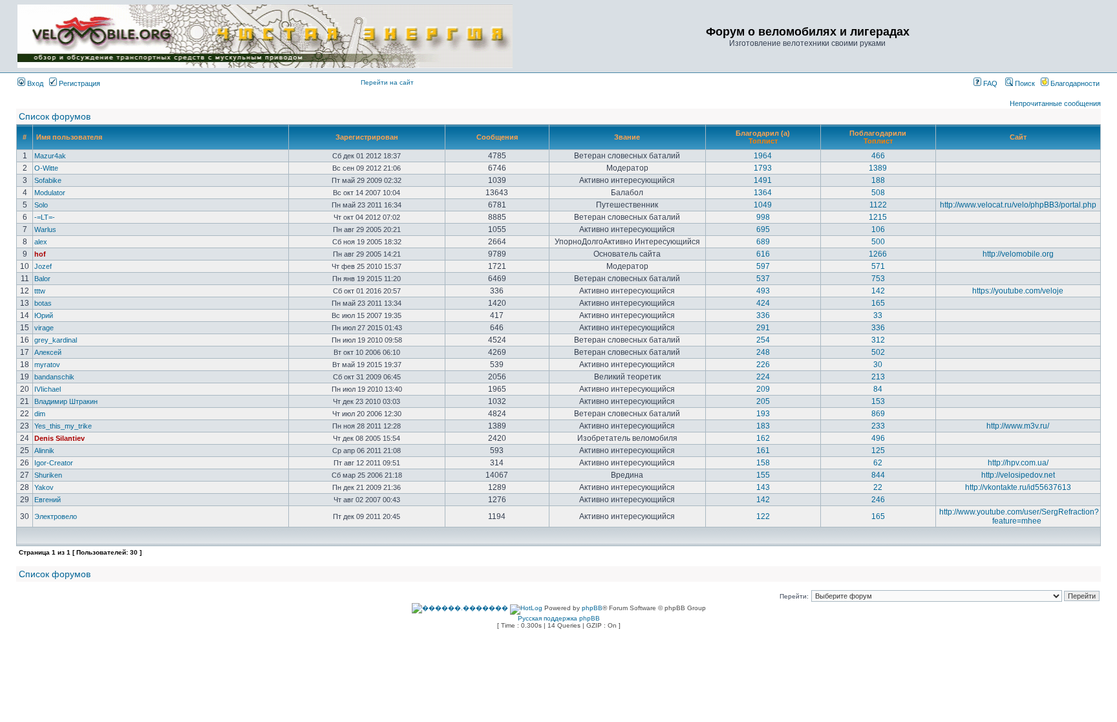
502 (878, 352)
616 (763, 254)
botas (43, 303)
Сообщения (497, 137)
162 (763, 438)
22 (877, 487)
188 (878, 180)
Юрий (43, 315)
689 (763, 241)
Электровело (55, 516)
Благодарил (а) (763, 133)
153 (878, 401)
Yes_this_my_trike (63, 426)
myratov (47, 364)
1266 (878, 254)
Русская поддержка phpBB (559, 618)
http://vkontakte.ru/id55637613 (1018, 487)
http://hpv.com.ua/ (1018, 462)
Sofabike (47, 180)
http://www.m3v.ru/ (1017, 425)
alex (40, 242)
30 (877, 364)
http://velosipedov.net (1018, 475)
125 (878, 450)
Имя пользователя (69, 137)
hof (40, 254)
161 (763, 450)
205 (763, 401)
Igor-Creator (53, 463)
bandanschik (54, 377)
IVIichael (47, 389)
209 (763, 389)
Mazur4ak (50, 156)
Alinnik (44, 450)
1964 (763, 155)
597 (763, 266)
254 (763, 340)
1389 (878, 168)
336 (763, 315)
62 (877, 462)
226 (763, 364)
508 (878, 192)
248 (763, 352)
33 (877, 315)
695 (763, 229)
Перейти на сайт (387, 82)
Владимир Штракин (66, 401)
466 (878, 155)
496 (878, 438)
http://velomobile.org (1018, 254)
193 (763, 413)
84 (877, 389)
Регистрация (78, 83)
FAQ (989, 83)
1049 (763, 204)
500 (878, 241)
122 (763, 516)
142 (878, 290)
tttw (39, 291)
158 (763, 462)
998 (763, 217)
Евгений (47, 500)
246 (878, 499)
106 (878, 229)
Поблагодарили (877, 133)
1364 (763, 192)
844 (878, 475)
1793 (763, 168)
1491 (763, 180)
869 (878, 413)
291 (763, 327)
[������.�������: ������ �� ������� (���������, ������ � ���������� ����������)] (460, 608)
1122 (878, 204)
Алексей (47, 352)
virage (44, 328)
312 (878, 340)
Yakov (44, 487)
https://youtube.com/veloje (1017, 290)
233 (878, 425)
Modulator (49, 192)
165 (878, 303)
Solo (41, 205)
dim (39, 414)
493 (763, 290)
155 (763, 475)
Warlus (45, 229)
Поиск (1024, 83)
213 (878, 376)
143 (763, 487)
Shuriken (48, 475)
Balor (42, 278)
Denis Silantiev (59, 438)
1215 (878, 217)
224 (763, 376)
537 (763, 278)
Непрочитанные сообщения (1055, 103)
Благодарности (1074, 83)
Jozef (43, 266)
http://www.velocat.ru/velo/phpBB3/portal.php (1018, 204)
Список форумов (54, 116)
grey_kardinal (55, 340)
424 (763, 303)
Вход (34, 83)
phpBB (592, 607)
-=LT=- (44, 217)
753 (878, 278)
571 (878, 266)
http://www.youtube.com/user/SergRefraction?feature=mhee (1019, 516)
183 (763, 425)
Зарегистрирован (366, 137)
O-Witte (46, 168)
